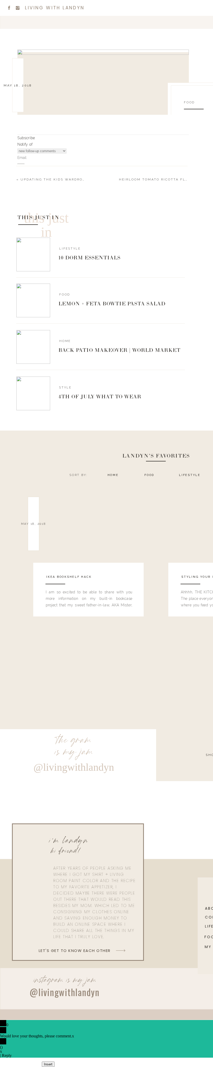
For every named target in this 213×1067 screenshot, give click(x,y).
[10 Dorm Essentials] (33, 254)
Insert (48, 1064)
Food (189, 102)
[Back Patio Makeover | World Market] (33, 347)
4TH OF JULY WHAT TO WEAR (99, 397)
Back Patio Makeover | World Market (119, 350)
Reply (7, 1055)
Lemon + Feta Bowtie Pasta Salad (111, 304)
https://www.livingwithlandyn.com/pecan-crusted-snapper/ (83, 448)
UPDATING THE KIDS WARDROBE (54, 179)
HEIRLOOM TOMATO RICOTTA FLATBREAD (161, 179)
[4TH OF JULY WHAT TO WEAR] (33, 393)
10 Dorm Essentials (89, 258)
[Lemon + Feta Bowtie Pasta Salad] (33, 300)
